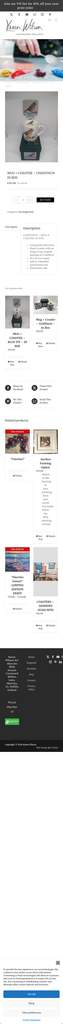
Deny (31, 1003)
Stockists (31, 668)
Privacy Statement (31, 1020)
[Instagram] (50, 662)
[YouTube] (58, 656)
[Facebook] (53, 656)
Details (23, 361)
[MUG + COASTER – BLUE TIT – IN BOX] (17, 312)
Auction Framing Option (45, 463)
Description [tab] (11, 226)
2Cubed (54, 747)
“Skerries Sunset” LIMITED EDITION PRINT (17, 585)
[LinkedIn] (60, 662)
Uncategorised (25, 211)
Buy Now (45, 200)
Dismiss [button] (40, 7)
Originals (31, 662)
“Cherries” (17, 459)
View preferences (31, 1012)
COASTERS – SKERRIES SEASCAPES (45, 606)
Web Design (41, 747)
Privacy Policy (31, 688)
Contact (31, 680)
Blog (31, 674)
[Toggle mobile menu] (56, 20)
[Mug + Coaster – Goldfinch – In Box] (45, 305)
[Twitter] (48, 656)
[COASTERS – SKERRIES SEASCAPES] (45, 572)
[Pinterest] (55, 662)
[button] (58, 963)
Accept (31, 994)
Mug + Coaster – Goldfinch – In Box (45, 323)
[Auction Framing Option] (45, 441)
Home (31, 657)
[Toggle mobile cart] (49, 20)
